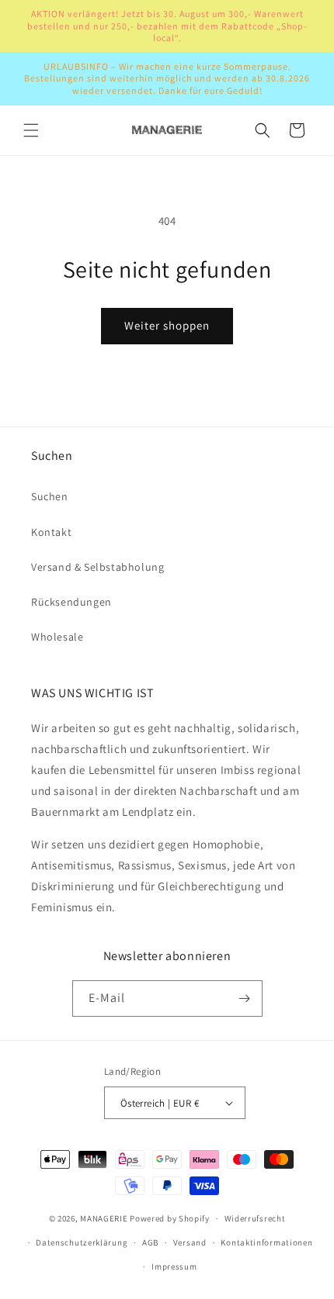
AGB (150, 1242)
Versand (190, 1242)
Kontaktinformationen (266, 1242)
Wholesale (57, 637)
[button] (31, 130)
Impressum (174, 1266)
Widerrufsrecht (255, 1218)
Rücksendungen (71, 602)
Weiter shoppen (167, 325)
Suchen (49, 496)
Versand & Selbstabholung (97, 567)
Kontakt (51, 532)
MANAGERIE (103, 1218)
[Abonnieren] (245, 998)
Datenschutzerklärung (81, 1242)
